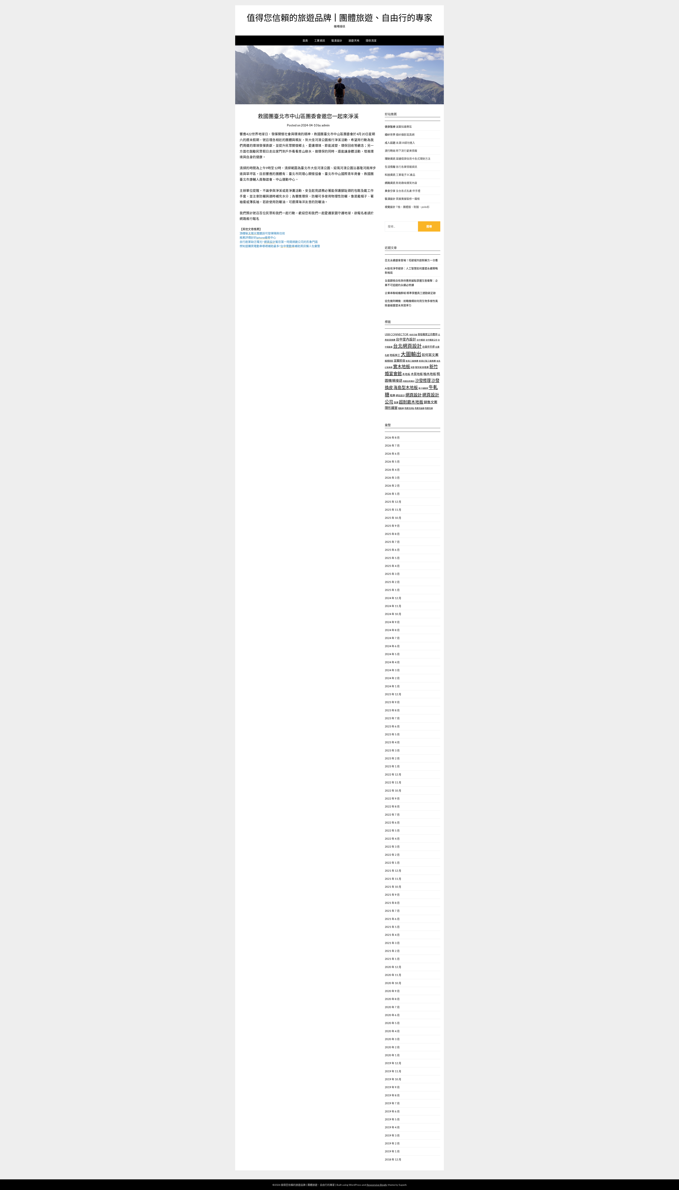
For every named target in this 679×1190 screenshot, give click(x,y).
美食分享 (390, 190)
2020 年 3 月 (392, 1039)
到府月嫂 (413, 334)
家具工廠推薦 (412, 361)
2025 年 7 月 (392, 541)
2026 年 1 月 (392, 493)
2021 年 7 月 (392, 910)
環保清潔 (371, 40)
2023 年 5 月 (392, 734)
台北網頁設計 (407, 346)
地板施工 (395, 355)
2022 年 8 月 (392, 806)
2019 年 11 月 (393, 1071)
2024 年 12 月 (393, 598)
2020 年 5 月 (392, 1023)
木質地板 (417, 374)
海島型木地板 (405, 387)
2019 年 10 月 (393, 1079)
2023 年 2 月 (392, 758)
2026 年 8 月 (392, 437)
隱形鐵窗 (391, 408)
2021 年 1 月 (392, 958)
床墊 (412, 367)
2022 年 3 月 (392, 846)
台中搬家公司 (431, 340)
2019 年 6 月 (392, 1111)
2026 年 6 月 (392, 453)
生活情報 (390, 166)
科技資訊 (390, 174)
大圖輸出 (411, 354)
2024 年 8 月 (392, 630)
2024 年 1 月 (392, 686)
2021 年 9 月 (392, 894)
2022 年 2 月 (392, 854)
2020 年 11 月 (393, 974)
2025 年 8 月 (392, 533)
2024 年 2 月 (392, 678)
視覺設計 (390, 206)
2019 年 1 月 (392, 1151)
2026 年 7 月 (392, 445)
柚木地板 (429, 374)
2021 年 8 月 (392, 902)
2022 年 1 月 (392, 862)
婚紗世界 (390, 134)
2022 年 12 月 (393, 774)
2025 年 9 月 (392, 525)
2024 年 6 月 (392, 646)
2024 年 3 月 (392, 670)
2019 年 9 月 (392, 1087)
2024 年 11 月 (393, 606)
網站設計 (400, 395)
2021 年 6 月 (392, 918)
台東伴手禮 (428, 346)
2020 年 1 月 (392, 1055)
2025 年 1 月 (392, 589)
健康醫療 (390, 126)
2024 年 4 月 (392, 662)
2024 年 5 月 (392, 654)
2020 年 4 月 (392, 1031)
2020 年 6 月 (392, 1015)
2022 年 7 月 (392, 814)
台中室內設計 (406, 339)
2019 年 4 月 (392, 1127)
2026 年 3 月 (392, 477)
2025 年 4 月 (392, 565)
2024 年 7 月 (392, 638)
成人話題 (390, 142)
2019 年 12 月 (393, 1063)
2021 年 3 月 (392, 942)
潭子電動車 (423, 388)
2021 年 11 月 (393, 878)
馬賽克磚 (429, 408)
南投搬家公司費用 (427, 334)
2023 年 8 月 (392, 710)
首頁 (305, 40)
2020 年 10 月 (393, 983)
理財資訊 (390, 158)
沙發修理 (423, 380)
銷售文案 (430, 402)
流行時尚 (390, 150)
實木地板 (401, 366)
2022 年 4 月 (392, 838)
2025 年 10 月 (393, 517)
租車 (392, 395)
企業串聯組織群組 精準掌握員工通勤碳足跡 (410, 292)
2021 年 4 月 (392, 934)
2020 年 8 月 (392, 999)
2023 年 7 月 (392, 718)
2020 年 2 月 (392, 1047)
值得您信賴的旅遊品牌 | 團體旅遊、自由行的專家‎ (339, 18)
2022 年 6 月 (392, 822)
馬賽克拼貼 (409, 408)
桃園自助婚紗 (409, 381)
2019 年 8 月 (392, 1095)
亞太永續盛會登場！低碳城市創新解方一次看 (411, 260)
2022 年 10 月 (393, 790)
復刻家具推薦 (422, 367)
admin (325, 125)
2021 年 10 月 (393, 886)
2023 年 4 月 (392, 742)
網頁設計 (413, 394)
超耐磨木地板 (411, 401)
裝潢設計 (336, 40)
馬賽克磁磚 (419, 408)
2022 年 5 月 (392, 830)
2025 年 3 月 (392, 573)
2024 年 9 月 (392, 622)
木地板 (406, 374)
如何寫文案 (430, 355)
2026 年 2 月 (392, 485)
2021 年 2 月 (392, 950)
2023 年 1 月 (392, 766)
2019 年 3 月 (392, 1135)
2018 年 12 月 (393, 1159)
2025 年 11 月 (393, 509)
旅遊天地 (354, 40)
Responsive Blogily (377, 1184)
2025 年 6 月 (392, 549)
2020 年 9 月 (392, 991)
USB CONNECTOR (397, 334)
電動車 (401, 408)
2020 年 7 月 (392, 1007)
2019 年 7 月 (392, 1103)
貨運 (396, 402)
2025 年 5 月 (392, 557)
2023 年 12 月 (393, 694)
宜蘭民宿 (399, 360)
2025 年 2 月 (392, 582)
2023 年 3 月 (392, 750)
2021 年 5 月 (392, 926)
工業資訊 (319, 40)
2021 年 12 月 (393, 870)
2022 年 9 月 (392, 798)
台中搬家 (421, 340)
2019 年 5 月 (392, 1119)
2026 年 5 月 (392, 461)
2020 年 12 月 (393, 967)
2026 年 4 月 (392, 469)
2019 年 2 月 (392, 1143)
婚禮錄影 (389, 361)
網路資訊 (390, 182)
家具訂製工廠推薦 (427, 361)
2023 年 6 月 (392, 726)
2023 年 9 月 (392, 702)
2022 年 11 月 (393, 782)
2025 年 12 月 (393, 501)
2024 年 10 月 (393, 614)
